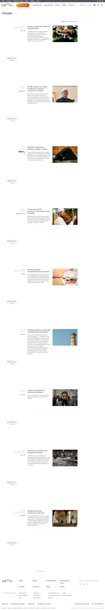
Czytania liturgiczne (53, 593)
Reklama (37, 608)
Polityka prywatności (18, 608)
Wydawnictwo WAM (18, 604)
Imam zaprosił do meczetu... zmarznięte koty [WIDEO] (38, 211)
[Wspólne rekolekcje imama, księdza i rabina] (65, 154)
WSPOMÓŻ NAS (99, 604)
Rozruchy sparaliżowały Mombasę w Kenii (37, 452)
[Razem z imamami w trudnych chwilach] (65, 397)
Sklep (38, 1)
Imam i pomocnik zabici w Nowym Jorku (38, 27)
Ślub (20, 598)
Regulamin (9, 608)
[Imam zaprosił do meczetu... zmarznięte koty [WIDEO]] (65, 216)
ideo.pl (101, 608)
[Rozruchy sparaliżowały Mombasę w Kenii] (65, 458)
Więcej (71, 5)
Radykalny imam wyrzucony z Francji (35, 512)
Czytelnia (36, 587)
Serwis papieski (23, 593)
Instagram (102, 1)
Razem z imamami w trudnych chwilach (36, 391)
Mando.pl (31, 604)
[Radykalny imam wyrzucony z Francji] (65, 518)
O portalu (4, 608)
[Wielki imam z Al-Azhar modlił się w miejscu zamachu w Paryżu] (65, 94)
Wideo (64, 5)
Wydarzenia (37, 5)
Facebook (97, 1)
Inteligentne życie (65, 582)
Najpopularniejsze (73, 21)
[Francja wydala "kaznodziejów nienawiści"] (65, 277)
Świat (21, 581)
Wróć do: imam (40, 571)
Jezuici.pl (5, 604)
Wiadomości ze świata (19, 28)
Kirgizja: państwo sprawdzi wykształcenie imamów (38, 331)
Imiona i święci (37, 598)
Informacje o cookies (45, 608)
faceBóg (32, 1)
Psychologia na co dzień (54, 595)
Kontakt (26, 608)
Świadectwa (37, 595)
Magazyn (9, 1)
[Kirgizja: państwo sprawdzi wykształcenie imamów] (65, 337)
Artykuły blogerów (23, 595)
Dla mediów (31, 608)
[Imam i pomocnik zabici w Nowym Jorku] (65, 33)
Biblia (3, 1)
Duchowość (37, 593)
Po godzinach (51, 581)
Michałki (23, 210)
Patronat (53, 608)
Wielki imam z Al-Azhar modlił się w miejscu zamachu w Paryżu (37, 89)
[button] (94, 5)
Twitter (100, 1)
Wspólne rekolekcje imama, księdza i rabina (37, 148)
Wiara (57, 5)
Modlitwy (50, 598)
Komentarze (48, 5)
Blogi (26, 1)
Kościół (23, 88)
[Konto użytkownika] (102, 5)
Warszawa (82, 5)
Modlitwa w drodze (18, 1)
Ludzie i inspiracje (67, 595)
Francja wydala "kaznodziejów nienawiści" (38, 271)
